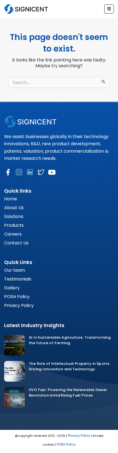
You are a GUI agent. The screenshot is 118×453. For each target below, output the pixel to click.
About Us (14, 207)
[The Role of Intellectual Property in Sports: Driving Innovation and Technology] (14, 371)
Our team (14, 270)
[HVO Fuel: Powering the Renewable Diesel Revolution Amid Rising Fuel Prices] (14, 397)
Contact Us (16, 243)
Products (14, 225)
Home (10, 199)
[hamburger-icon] (109, 9)
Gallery (12, 288)
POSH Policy (17, 296)
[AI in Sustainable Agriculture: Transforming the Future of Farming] (14, 345)
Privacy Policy (19, 305)
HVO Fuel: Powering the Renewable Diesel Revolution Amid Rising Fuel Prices (68, 392)
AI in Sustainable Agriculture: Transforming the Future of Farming (70, 340)
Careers (13, 234)
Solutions (13, 216)
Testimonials (17, 279)
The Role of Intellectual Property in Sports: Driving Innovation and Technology (69, 366)
